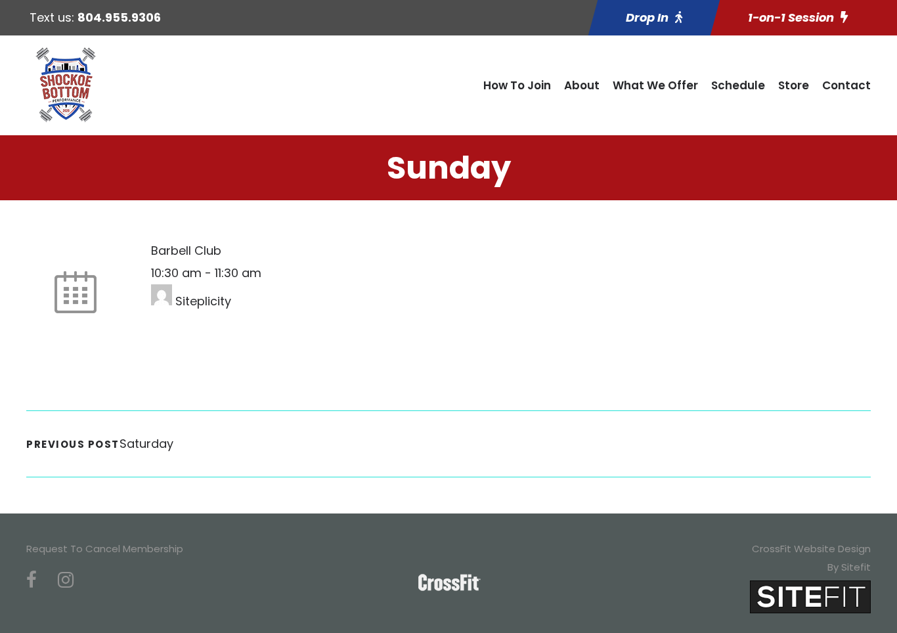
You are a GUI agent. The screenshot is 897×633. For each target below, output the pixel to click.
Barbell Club (186, 250)
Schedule (738, 85)
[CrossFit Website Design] (810, 596)
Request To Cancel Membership (104, 549)
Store (793, 85)
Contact (846, 85)
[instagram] (66, 580)
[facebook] (31, 580)
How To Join (517, 85)
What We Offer (655, 85)
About (582, 85)
